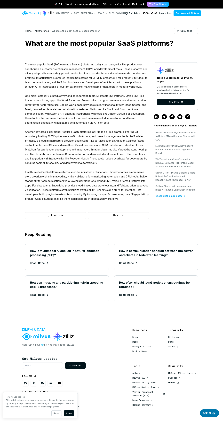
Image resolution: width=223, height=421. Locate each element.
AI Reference (42, 30)
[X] (34, 383)
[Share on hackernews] (187, 117)
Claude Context (141, 404)
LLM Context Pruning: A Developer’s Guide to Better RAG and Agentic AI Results (174, 149)
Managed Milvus (141, 346)
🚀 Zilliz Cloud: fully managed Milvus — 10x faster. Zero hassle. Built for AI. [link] (100, 4)
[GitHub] (25, 383)
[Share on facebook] (172, 117)
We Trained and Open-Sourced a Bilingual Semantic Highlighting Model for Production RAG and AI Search (174, 163)
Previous (57, 215)
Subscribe (75, 365)
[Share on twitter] (164, 117)
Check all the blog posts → (170, 195)
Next (116, 215)
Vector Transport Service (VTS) (142, 394)
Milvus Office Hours (180, 373)
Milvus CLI (138, 377)
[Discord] (42, 383)
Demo (171, 341)
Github (172, 382)
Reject (57, 413)
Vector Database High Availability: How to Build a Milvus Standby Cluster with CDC (175, 136)
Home (28, 30)
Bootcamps (174, 337)
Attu (135, 373)
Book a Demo (165, 13)
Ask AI (207, 413)
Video (171, 346)
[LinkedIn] (51, 383)
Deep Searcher (140, 400)
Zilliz (70, 344)
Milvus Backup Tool (144, 387)
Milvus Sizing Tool (144, 382)
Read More (37, 263)
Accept (69, 413)
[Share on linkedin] (156, 117)
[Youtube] (59, 383)
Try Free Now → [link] (158, 4)
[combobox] (133, 13)
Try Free (174, 102)
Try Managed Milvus (187, 13)
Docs (76, 13)
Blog (111, 13)
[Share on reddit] (180, 117)
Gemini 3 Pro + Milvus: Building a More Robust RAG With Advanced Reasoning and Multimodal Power (175, 176)
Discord (172, 377)
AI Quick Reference (144, 356)
